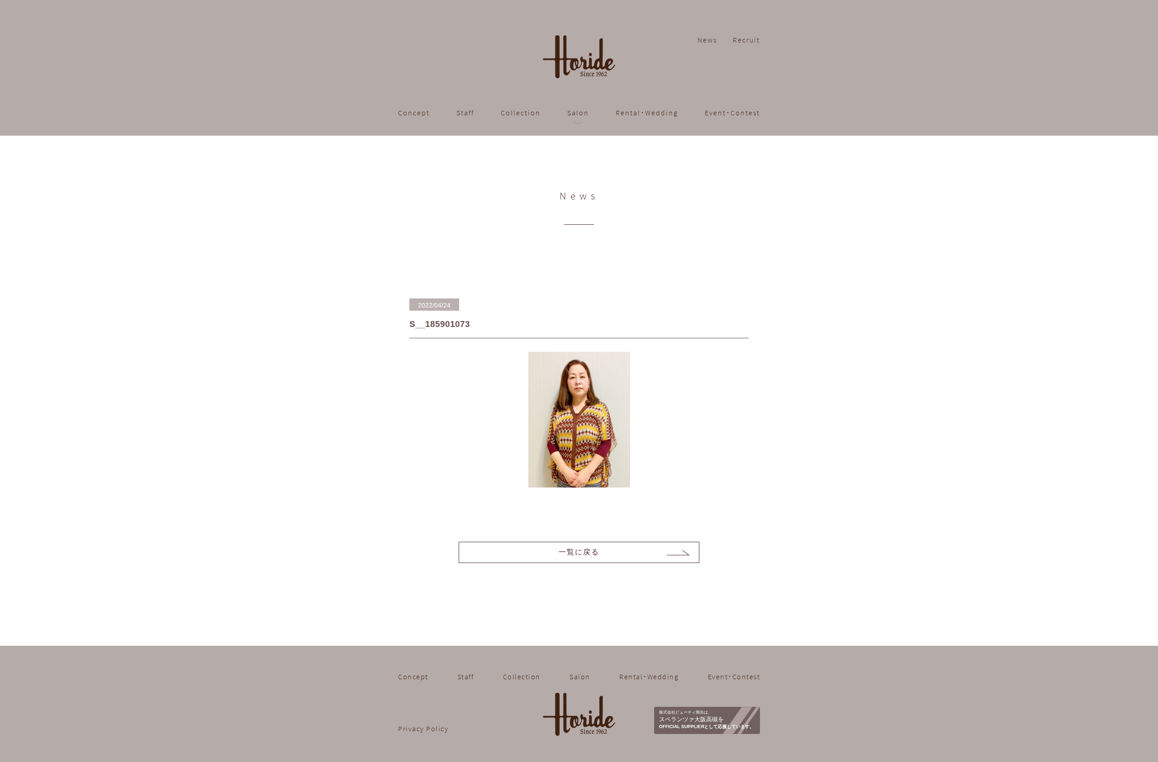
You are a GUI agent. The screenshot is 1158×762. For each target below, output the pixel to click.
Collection (521, 112)
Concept (414, 112)
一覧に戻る (579, 552)
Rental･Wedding (647, 112)
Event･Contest (732, 112)
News (707, 39)
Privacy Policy (423, 728)
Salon (580, 676)
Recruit (746, 39)
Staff (465, 112)
